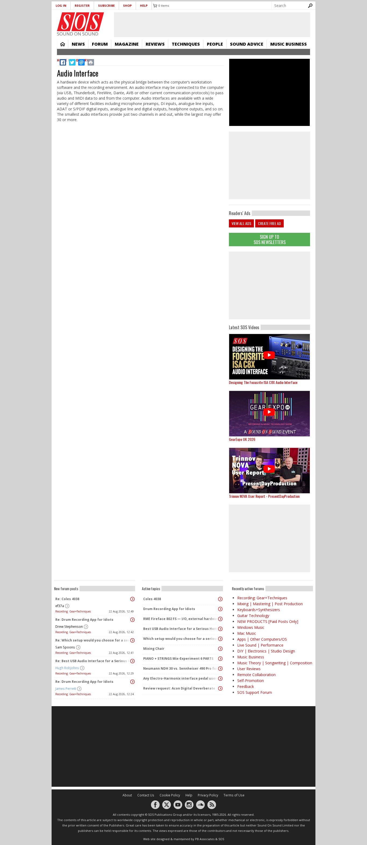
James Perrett (65, 688)
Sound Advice (246, 44)
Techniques (186, 44)
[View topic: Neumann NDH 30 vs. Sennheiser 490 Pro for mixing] (220, 668)
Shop (127, 5)
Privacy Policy (208, 795)
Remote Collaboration (256, 674)
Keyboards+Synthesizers (258, 609)
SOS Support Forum (254, 692)
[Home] (80, 21)
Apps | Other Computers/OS (262, 639)
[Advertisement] (269, 285)
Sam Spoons (65, 647)
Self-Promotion (250, 680)
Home (62, 44)
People (215, 44)
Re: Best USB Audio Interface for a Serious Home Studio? (93, 661)
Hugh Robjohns (67, 668)
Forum (100, 44)
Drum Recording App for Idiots (169, 609)
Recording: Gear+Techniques (73, 611)
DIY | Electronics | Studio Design (266, 651)
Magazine (127, 44)
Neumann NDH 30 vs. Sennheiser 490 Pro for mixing (181, 668)
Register (82, 5)
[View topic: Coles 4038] (220, 599)
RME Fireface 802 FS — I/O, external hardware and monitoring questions (181, 618)
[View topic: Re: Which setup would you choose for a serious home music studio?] (132, 640)
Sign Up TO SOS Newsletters (270, 239)
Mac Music (246, 633)
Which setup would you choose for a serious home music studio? (181, 638)
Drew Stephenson (69, 626)
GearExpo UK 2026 (242, 439)
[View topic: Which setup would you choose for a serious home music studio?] (220, 638)
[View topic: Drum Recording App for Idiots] (220, 609)
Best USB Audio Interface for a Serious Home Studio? (181, 628)
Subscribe (106, 5)
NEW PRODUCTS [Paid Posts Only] (267, 621)
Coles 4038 (152, 599)
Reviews (155, 44)
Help (143, 5)
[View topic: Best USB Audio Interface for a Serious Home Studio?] (220, 628)
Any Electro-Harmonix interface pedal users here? (181, 678)
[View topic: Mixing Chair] (220, 648)
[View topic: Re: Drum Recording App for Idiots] (132, 619)
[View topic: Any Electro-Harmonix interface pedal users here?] (220, 678)
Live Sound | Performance (260, 645)
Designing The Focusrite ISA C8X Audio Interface (263, 382)
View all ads (241, 223)
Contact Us (145, 795)
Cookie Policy (170, 795)
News (78, 44)
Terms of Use (234, 795)
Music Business (288, 44)
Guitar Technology (253, 615)
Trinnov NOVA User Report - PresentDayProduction (264, 496)
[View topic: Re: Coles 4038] (132, 599)
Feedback (245, 686)
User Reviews (249, 668)
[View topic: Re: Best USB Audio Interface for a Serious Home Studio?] (132, 661)
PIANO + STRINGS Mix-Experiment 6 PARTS (178, 658)
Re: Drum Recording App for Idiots (84, 619)
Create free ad (269, 223)
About (127, 795)
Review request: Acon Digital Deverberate (179, 688)
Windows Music (250, 627)
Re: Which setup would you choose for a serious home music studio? (93, 640)
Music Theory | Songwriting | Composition (274, 662)
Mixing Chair (153, 648)
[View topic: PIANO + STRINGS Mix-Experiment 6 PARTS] (220, 658)
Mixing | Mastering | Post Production (270, 603)
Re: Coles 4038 (67, 599)
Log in (61, 5)
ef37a (59, 606)
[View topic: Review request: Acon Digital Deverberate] (220, 688)
